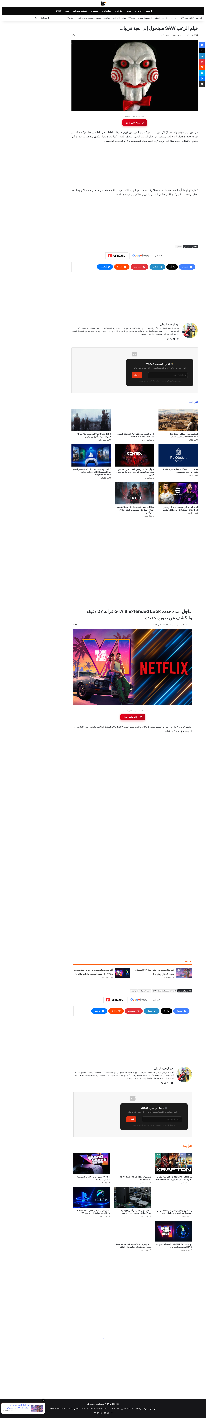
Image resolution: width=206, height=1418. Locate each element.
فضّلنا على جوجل (132, 122)
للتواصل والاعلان (160, 18)
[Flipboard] (116, 255)
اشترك (137, 375)
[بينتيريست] (202, 62)
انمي (67, 11)
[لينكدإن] (202, 56)
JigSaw (178, 247)
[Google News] (140, 256)
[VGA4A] (103, 3)
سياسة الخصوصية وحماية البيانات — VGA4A (84, 18)
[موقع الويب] (177, 338)
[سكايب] (202, 73)
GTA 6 (59, 11)
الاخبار (139, 11)
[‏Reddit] (202, 67)
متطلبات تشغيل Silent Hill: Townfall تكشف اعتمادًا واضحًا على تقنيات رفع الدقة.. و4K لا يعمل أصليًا (135, 510)
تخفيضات (94, 11)
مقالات (119, 11)
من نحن (173, 18)
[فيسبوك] (174, 338)
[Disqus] (134, 562)
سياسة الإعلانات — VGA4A (115, 18)
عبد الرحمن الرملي (169, 324)
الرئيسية (149, 11)
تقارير (128, 11)
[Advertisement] (134, 166)
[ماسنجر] (202, 78)
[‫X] (171, 338)
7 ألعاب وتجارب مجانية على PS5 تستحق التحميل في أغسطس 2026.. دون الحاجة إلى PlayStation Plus (91, 472)
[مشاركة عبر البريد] (202, 84)
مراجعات (107, 11)
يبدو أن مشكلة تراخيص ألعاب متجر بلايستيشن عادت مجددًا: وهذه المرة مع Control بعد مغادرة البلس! (135, 472)
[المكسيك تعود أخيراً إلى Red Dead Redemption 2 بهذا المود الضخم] (178, 420)
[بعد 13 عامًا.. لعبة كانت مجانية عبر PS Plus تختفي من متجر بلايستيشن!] (178, 455)
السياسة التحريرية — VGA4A (140, 18)
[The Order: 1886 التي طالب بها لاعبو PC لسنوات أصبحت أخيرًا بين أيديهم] (91, 420)
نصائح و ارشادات (80, 11)
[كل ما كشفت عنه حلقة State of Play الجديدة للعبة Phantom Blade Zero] (134, 420)
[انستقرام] (167, 338)
